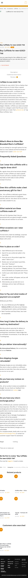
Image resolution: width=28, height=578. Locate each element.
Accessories (10, 8)
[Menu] (2, 2)
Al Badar (2, 490)
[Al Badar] (6, 481)
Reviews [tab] (13, 77)
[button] (14, 164)
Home (1, 8)
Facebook (17, 561)
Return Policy (2, 569)
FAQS (9, 567)
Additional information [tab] (14, 74)
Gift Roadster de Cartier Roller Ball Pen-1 (5, 514)
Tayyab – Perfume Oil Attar (21, 513)
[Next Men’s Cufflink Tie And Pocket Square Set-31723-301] (6, 535)
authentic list (20, 110)
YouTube (16, 567)
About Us (3, 561)
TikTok (16, 565)
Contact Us (10, 563)
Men (5, 8)
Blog (9, 565)
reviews (15, 390)
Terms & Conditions (3, 571)
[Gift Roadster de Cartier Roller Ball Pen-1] (6, 504)
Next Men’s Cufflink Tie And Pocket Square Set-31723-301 (5, 546)
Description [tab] (14, 72)
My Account (10, 561)
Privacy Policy (2, 566)
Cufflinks (16, 8)
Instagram (17, 563)
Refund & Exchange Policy (8, 433)
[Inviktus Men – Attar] (21, 481)
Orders (2, 563)
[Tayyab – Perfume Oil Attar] (21, 504)
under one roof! (17, 152)
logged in (10, 461)
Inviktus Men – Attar (21, 490)
